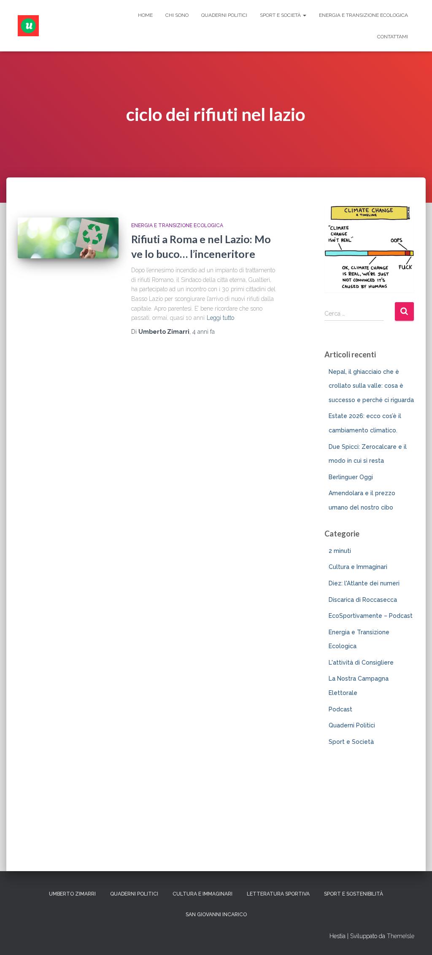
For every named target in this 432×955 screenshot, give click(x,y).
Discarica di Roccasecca (363, 599)
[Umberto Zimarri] (28, 25)
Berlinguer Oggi (351, 477)
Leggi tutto (220, 317)
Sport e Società (281, 15)
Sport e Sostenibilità (353, 894)
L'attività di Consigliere (361, 662)
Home (145, 15)
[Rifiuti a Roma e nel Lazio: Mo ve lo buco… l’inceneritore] (68, 238)
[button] (304, 15)
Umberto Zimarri (72, 894)
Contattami (392, 37)
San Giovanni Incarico (216, 914)
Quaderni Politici (224, 15)
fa (203, 331)
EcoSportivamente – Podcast (371, 615)
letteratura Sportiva (278, 894)
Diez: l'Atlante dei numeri (364, 583)
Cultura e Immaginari (358, 566)
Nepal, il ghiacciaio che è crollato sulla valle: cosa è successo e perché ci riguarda (371, 385)
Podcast (340, 709)
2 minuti (340, 550)
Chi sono (177, 15)
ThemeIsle (400, 936)
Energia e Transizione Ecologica (363, 15)
